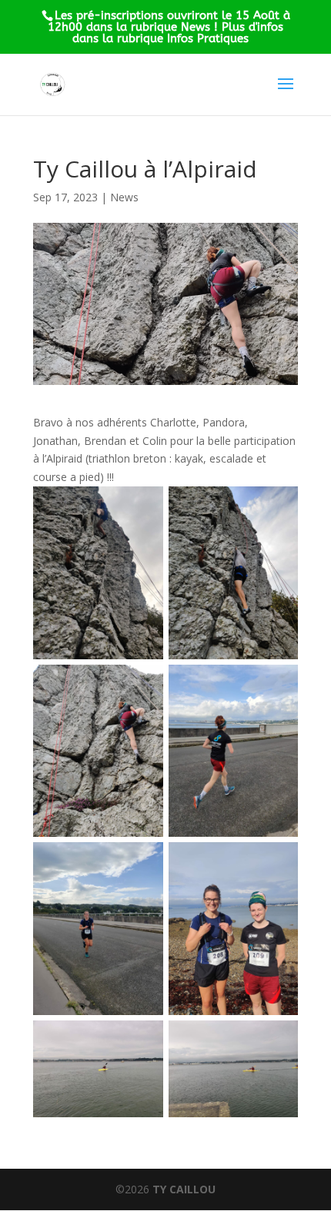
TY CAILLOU (184, 1189)
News (124, 197)
